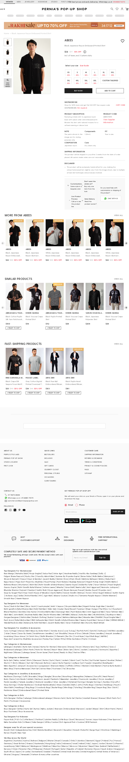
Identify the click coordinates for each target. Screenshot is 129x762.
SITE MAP (88, 473)
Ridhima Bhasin (10, 585)
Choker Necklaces (25, 685)
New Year (22, 733)
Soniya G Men (104, 620)
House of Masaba (41, 593)
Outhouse (102, 631)
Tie (64, 669)
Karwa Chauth (10, 733)
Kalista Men (26, 617)
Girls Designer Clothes (13, 698)
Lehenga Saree (28, 652)
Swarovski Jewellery (88, 679)
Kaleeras (89, 676)
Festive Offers (80, 652)
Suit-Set (30, 663)
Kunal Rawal (70, 609)
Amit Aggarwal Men (95, 612)
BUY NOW (78, 91)
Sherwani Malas (57, 666)
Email (70, 505)
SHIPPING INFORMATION (94, 454)
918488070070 (119, 2)
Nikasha (60, 587)
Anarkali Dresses (90, 698)
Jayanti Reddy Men (56, 623)
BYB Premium (91, 722)
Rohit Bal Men (40, 609)
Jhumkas (106, 682)
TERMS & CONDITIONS (93, 462)
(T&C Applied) (81, 108)
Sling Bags (30, 687)
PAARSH (99, 617)
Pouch (116, 685)
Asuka (60, 609)
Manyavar (108, 576)
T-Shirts (14, 663)
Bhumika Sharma (11, 590)
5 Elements (59, 636)
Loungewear (44, 666)
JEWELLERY (29, 2)
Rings (41, 676)
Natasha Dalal (22, 573)
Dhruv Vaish (31, 606)
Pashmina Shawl (11, 690)
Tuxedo (88, 663)
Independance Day (24, 730)
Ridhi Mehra (98, 576)
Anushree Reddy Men (33, 615)
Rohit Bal (33, 585)
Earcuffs (97, 676)
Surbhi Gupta (118, 593)
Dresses (71, 647)
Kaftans (104, 647)
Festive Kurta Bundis (112, 666)
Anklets (30, 679)
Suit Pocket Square (98, 660)
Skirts (76, 650)
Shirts (29, 660)
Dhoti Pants (29, 650)
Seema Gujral (71, 585)
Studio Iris (73, 596)
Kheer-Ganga (92, 609)
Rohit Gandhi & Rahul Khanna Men (64, 620)
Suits (52, 660)
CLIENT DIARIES (50, 481)
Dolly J (102, 573)
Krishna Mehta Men (46, 612)
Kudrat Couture (54, 617)
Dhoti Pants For (113, 698)
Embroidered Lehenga (42, 698)
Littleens (27, 722)
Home (6, 33)
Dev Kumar (32, 612)
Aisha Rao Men (85, 615)
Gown (78, 647)
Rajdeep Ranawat (77, 582)
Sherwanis (62, 647)
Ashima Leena (49, 587)
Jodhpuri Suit (78, 663)
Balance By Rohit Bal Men (35, 623)
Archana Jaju (11, 596)
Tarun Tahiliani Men (114, 612)
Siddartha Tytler (86, 585)
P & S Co (18, 719)
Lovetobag (8, 636)
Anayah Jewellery (113, 633)
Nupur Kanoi (9, 582)
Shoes (59, 685)
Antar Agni (57, 573)
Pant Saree (53, 652)
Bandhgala (107, 663)
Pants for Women (42, 650)
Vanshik (109, 606)
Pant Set (35, 669)
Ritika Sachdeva (74, 639)
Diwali (6, 730)
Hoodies (111, 660)
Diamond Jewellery (44, 682)
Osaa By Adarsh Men (45, 576)
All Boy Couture (51, 722)
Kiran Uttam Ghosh (72, 579)
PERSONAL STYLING (52, 473)
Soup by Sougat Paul (13, 593)
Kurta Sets (27, 647)
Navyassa (80, 719)
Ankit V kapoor (57, 606)
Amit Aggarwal (93, 587)
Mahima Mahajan (89, 579)
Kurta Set (71, 698)
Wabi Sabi (52, 609)
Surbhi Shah (41, 590)
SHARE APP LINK (118, 511)
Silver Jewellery (60, 682)
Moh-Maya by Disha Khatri (37, 631)
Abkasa (74, 615)
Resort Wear (57, 650)
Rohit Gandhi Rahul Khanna (30, 587)
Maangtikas (79, 676)
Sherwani (37, 660)
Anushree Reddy (71, 573)
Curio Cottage (10, 631)
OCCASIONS (49, 477)
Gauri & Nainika (34, 579)
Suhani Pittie (59, 639)
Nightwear (8, 652)
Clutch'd (93, 631)
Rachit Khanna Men (52, 615)
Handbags (108, 685)
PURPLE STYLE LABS (11, 454)
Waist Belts (9, 687)
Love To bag (69, 631)
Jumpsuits (93, 650)
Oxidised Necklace (43, 685)
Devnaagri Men (62, 612)
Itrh (40, 596)
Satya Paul (47, 573)
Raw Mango (9, 573)
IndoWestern (96, 666)
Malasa (108, 593)
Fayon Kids (9, 719)
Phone (82, 505)
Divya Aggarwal (55, 590)
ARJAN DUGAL (99, 615)
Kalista (59, 579)
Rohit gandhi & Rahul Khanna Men (18, 609)
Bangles (48, 676)
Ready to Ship (66, 652)
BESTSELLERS (49, 454)
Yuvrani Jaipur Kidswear (96, 719)
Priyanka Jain (104, 590)
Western (85, 666)
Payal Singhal (114, 585)
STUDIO (54, 2)
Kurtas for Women (48, 647)
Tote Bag (78, 687)
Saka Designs (37, 722)
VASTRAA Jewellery (116, 631)
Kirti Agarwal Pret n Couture (72, 722)
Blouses (17, 652)
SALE (46, 462)
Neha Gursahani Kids (13, 722)
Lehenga (28, 698)
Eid (35, 730)
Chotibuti (39, 719)
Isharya (21, 631)
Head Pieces (108, 676)
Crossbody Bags (43, 687)
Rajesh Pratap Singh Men (94, 606)
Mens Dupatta (10, 666)
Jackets (84, 650)
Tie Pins (85, 660)
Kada (52, 685)
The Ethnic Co (105, 609)
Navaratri (58, 730)
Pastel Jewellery (11, 682)
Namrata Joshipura (109, 587)
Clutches (98, 685)
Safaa (21, 596)
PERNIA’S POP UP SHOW (13, 458)
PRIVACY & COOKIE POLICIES (96, 466)
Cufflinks (70, 666)
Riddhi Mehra (111, 582)
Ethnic (77, 666)
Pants (58, 660)
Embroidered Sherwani (74, 709)
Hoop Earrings (10, 685)
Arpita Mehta (56, 593)
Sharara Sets (88, 647)
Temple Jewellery (26, 682)
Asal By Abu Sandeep (88, 573)
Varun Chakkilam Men (75, 623)
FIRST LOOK (66, 2)
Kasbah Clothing (39, 617)
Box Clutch (112, 687)
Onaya (23, 579)
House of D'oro (75, 633)
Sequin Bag (101, 687)
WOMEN (9, 2)
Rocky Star (30, 576)
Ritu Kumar (23, 585)
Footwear (57, 669)
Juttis (79, 685)
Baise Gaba (86, 576)
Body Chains (9, 679)
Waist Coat (75, 660)
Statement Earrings (76, 682)
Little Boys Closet (66, 719)
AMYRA (104, 636)
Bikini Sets (68, 650)
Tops (98, 647)
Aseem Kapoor (22, 598)
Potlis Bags (88, 685)
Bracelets (33, 676)
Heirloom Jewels (42, 679)
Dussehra (67, 730)
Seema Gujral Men (88, 620)
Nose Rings (67, 676)
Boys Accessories (26, 711)
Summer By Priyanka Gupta (67, 576)
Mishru (101, 579)
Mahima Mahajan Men (72, 617)
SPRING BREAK (117, 620)
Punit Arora (9, 620)
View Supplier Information (109, 120)
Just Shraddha (61, 633)
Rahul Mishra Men (22, 620)
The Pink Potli (82, 631)
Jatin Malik (18, 615)
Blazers (22, 663)
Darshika (22, 612)
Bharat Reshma (10, 612)
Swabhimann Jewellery (43, 633)
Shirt (102, 709)
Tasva (6, 606)
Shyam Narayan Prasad (74, 590)
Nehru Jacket (19, 660)
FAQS (87, 469)
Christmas (105, 730)
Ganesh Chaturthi (80, 730)
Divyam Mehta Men (73, 606)
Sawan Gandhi (69, 593)
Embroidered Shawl (28, 690)
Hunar (14, 633)
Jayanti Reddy (49, 579)
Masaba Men (88, 617)
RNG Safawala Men (40, 620)
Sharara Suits (59, 698)
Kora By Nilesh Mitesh (95, 623)
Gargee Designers (11, 617)
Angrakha (97, 663)
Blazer (95, 709)
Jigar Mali (47, 596)
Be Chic (69, 636)
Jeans (54, 663)
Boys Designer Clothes (13, 709)
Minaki (86, 633)
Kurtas (45, 660)
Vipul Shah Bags (92, 636)
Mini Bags (68, 687)
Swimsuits (103, 650)
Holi (12, 730)
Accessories (32, 666)
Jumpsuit (21, 666)
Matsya (81, 593)
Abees (68, 40)
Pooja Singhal (35, 573)
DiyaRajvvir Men (113, 615)
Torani (88, 593)
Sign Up (102, 557)
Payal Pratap (50, 582)
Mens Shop (8, 669)
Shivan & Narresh (11, 579)
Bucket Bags (57, 687)
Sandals (66, 685)
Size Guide (84, 66)
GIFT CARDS (49, 466)
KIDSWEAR (42, 2)
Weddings (115, 730)
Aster (8, 633)
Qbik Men (8, 615)
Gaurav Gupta (10, 587)
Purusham (117, 609)
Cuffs (25, 676)
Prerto (84, 639)
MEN (19, 2)
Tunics (112, 647)
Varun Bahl (69, 587)
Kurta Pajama (64, 663)
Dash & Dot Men (17, 606)
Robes (118, 660)
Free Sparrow (114, 719)
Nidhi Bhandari (47, 636)
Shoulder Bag (89, 687)
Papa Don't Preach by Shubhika (29, 582)
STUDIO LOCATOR (11, 462)
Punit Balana (62, 582)
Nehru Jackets (47, 709)
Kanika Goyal (91, 590)
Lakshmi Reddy (51, 719)
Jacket (88, 709)
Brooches (71, 669)
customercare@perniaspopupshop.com (23, 501)
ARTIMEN (65, 615)
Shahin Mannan (109, 596)
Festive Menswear (22, 669)
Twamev (80, 609)
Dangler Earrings (94, 682)
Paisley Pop (48, 639)
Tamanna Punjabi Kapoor (90, 596)
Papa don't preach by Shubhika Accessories (22, 639)
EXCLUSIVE (48, 458)
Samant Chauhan (27, 590)
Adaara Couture (60, 596)
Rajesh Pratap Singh (95, 582)
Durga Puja (94, 730)
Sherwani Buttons (42, 663)
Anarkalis (17, 647)
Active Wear (45, 669)
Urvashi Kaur (9, 598)
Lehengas (8, 647)
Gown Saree (42, 652)
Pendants (55, 679)
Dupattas (114, 650)
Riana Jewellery (97, 633)
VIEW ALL (118, 215)
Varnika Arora (57, 631)
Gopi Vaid (27, 593)
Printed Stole (43, 690)
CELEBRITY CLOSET (51, 469)
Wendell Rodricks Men (13, 623)
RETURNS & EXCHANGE (93, 458)
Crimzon (92, 639)
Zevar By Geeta (25, 633)
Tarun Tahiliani (100, 585)
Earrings (17, 676)
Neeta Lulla (80, 587)
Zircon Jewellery (106, 679)
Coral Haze (79, 636)
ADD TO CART (109, 91)
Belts (74, 685)
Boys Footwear (10, 711)
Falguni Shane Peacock (14, 576)
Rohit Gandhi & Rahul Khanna (51, 585)
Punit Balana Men (78, 612)
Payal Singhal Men (112, 617)
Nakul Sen (110, 579)
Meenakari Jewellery (69, 679)
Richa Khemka (31, 596)
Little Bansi (28, 719)
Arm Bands (21, 679)
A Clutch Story (33, 636)
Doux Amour (20, 636)
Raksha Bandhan (45, 730)
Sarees (36, 647)
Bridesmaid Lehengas (13, 650)
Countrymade (43, 606)
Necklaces (8, 676)
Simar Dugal (98, 593)
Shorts (6, 663)
